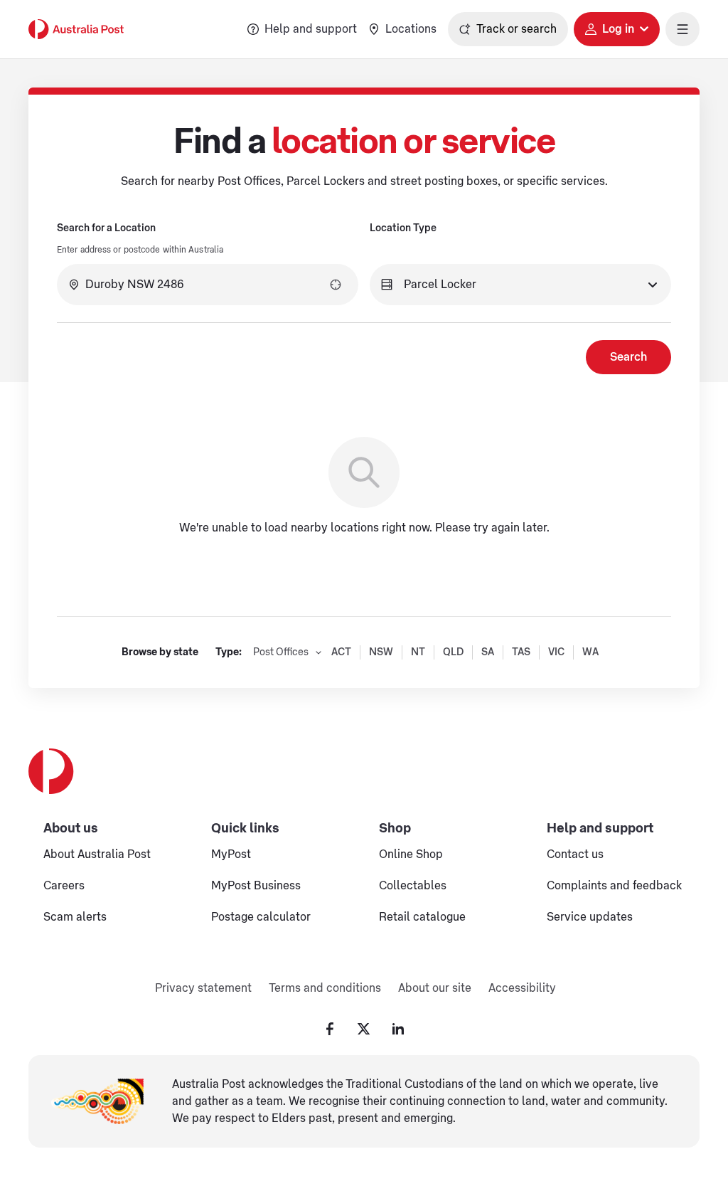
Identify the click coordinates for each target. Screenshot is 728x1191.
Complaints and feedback (614, 885)
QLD (453, 652)
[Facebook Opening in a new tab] (329, 1028)
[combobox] (207, 284)
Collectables (412, 885)
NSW (381, 652)
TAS (521, 652)
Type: (228, 652)
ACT (341, 652)
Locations (411, 29)
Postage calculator (261, 917)
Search (628, 357)
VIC (556, 652)
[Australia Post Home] (76, 29)
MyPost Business (256, 885)
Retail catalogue (422, 917)
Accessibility (522, 988)
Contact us (575, 854)
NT (418, 652)
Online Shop (411, 854)
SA (487, 652)
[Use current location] (335, 284)
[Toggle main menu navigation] (682, 29)
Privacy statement (203, 988)
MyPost (231, 854)
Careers (64, 885)
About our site (434, 988)
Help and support (310, 29)
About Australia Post (97, 854)
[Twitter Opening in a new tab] (364, 1028)
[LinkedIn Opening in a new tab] (398, 1028)
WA (590, 652)
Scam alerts (75, 917)
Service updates (590, 917)
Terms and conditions (325, 988)
